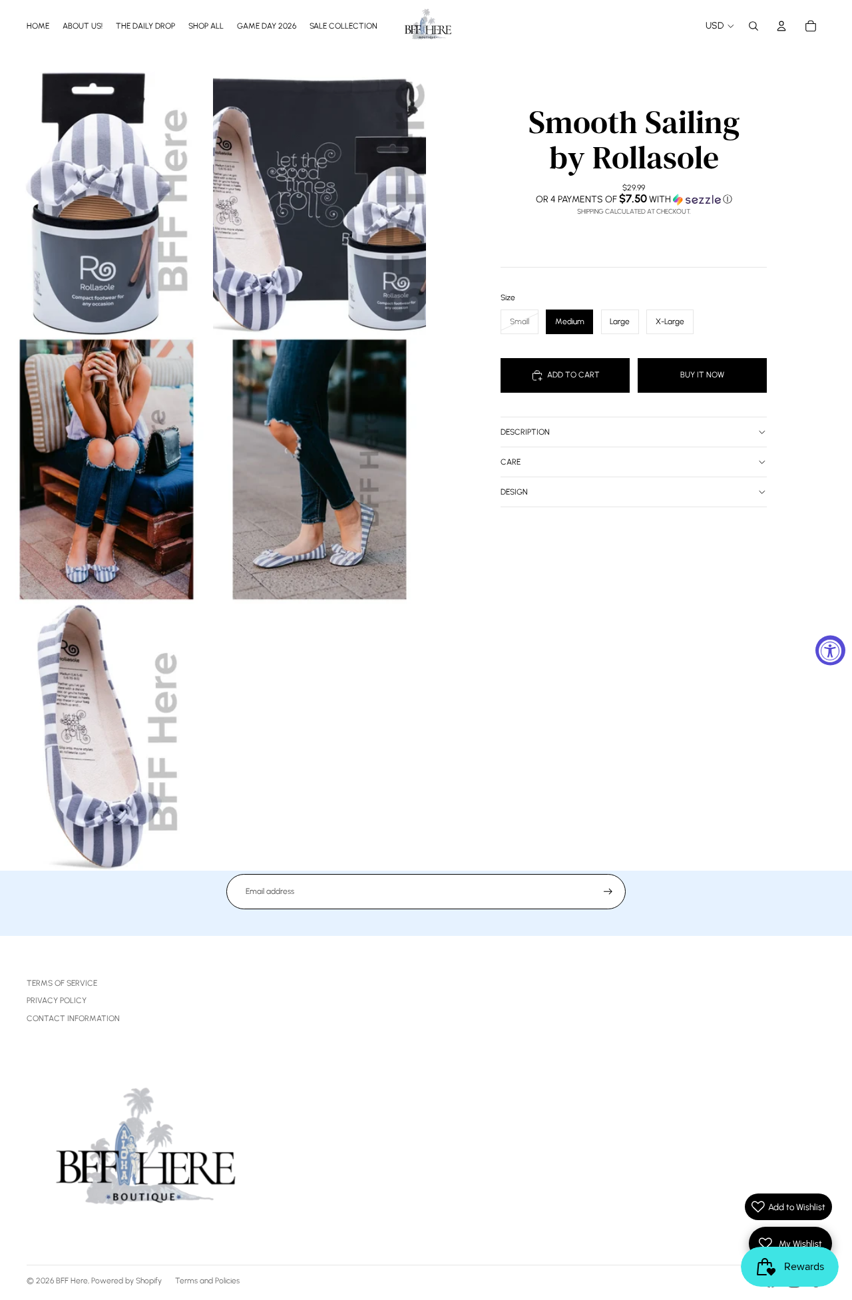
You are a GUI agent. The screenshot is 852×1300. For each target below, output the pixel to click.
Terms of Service (62, 983)
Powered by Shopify (126, 1280)
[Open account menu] (781, 26)
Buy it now (702, 374)
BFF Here (72, 1280)
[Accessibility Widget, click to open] (830, 650)
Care (511, 462)
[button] (634, 199)
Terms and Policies (207, 1280)
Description (525, 432)
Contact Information (73, 1018)
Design (514, 492)
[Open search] (753, 26)
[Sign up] (608, 891)
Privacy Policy (57, 1000)
